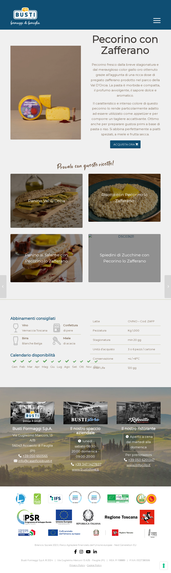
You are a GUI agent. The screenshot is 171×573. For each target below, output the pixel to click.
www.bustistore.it (85, 469)
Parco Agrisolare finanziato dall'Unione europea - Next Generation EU (98, 545)
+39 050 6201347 (141, 460)
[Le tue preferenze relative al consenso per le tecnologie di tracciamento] (164, 566)
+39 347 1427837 (88, 464)
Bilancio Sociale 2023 (46, 545)
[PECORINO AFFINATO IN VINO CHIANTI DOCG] (168, 286)
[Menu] (155, 20)
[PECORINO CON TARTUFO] (3, 286)
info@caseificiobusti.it (35, 461)
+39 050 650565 (35, 456)
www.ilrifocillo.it (138, 465)
